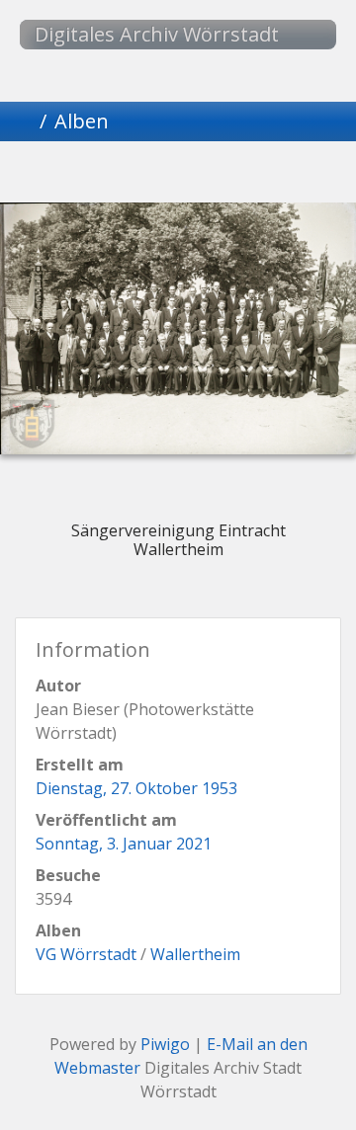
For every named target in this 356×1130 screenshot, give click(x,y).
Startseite (24, 121)
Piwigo (165, 1044)
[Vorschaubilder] (144, 175)
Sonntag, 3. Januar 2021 (124, 843)
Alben (81, 121)
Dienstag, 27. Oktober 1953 (136, 788)
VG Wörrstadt (86, 954)
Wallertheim (195, 954)
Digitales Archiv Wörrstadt (157, 34)
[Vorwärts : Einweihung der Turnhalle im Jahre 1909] (278, 175)
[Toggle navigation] (301, 34)
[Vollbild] (211, 175)
